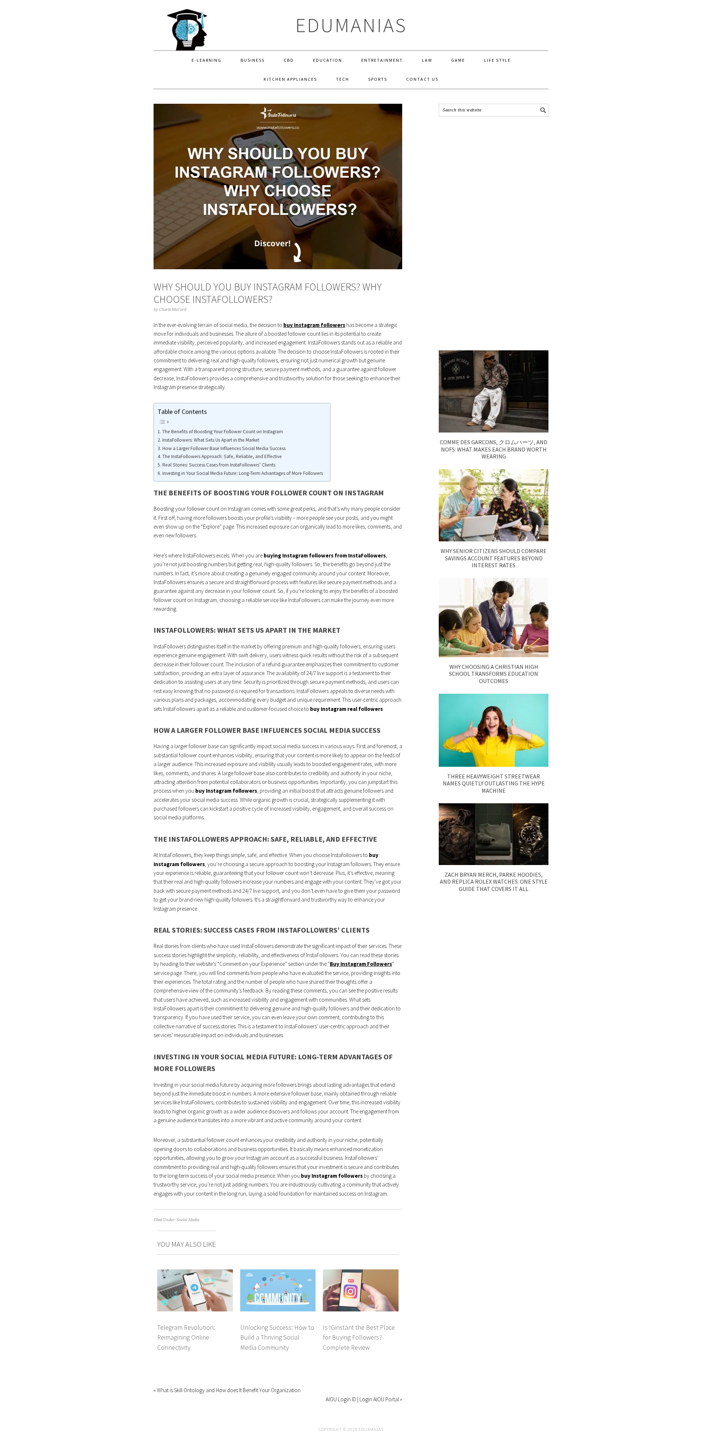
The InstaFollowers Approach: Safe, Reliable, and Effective (222, 456)
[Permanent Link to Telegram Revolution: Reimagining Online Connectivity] (195, 1273)
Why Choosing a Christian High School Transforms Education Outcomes (493, 673)
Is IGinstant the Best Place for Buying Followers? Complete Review (359, 1337)
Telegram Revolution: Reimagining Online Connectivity (186, 1337)
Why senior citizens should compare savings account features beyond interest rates (494, 557)
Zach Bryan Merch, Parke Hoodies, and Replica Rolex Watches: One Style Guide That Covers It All (494, 881)
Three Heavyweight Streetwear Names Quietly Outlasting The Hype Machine (494, 783)
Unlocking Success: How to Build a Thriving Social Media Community (277, 1337)
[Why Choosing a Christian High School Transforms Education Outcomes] (493, 655)
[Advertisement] (493, 233)
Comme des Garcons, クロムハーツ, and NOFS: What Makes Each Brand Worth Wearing (493, 449)
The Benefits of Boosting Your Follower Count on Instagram (222, 431)
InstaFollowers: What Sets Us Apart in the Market (210, 440)
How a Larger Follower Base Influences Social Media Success (224, 448)
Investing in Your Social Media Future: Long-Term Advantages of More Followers (242, 473)
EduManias (351, 25)
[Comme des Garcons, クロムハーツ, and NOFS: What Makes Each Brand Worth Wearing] (493, 430)
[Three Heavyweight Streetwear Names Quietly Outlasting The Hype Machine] (493, 764)
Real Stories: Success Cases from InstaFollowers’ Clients (218, 465)
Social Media (188, 1220)
